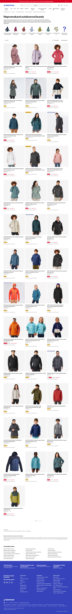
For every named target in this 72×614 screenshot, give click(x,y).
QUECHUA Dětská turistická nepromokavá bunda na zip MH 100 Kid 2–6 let (35, 340)
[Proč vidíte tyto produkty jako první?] (53, 40)
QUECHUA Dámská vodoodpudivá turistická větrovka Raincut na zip (14, 169)
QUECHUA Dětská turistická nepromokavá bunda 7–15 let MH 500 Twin (13, 135)
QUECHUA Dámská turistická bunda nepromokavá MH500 (33, 237)
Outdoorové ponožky (30, 558)
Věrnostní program (63, 9)
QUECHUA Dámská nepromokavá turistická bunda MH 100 (13, 407)
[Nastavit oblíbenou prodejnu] (59, 5)
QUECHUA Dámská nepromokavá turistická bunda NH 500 (13, 203)
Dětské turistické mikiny (53, 553)
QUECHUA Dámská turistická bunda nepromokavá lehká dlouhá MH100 (55, 306)
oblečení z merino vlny (62, 538)
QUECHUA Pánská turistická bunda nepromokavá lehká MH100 (11, 475)
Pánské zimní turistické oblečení (32, 555)
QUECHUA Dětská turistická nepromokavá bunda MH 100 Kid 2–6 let (35, 441)
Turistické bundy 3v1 (56, 34)
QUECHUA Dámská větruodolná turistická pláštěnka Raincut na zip (34, 203)
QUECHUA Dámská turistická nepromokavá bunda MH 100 (57, 475)
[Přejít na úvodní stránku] (9, 5)
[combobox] (64, 40)
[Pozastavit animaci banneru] (66, 1)
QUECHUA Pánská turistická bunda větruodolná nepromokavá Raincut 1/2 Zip (34, 169)
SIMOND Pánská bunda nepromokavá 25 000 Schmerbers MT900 (35, 374)
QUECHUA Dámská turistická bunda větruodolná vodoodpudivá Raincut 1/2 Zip (35, 135)
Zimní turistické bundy (24, 34)
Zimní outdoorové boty (8, 558)
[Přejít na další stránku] (40, 521)
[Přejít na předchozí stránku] (32, 521)
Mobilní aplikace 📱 (56, 9)
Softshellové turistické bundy (15, 34)
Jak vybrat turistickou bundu (64, 34)
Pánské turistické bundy (40, 34)
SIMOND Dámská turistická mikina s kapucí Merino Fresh (57, 441)
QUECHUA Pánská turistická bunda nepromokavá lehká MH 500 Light (33, 407)
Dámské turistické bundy (32, 34)
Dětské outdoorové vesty (31, 553)
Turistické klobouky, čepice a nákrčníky (12, 553)
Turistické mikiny (29, 550)
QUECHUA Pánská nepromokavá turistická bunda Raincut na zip (13, 271)
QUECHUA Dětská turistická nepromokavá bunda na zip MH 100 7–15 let (35, 271)
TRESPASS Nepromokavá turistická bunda (56, 373)
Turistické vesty (51, 548)
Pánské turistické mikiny (31, 548)
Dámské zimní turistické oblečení (54, 556)
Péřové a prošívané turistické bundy (7, 34)
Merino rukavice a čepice (31, 556)
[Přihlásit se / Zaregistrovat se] (64, 5)
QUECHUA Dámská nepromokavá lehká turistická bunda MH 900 (12, 441)
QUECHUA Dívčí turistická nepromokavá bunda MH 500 (36, 67)
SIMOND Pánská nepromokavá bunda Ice (56, 406)
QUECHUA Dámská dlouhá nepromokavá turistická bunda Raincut (13, 67)
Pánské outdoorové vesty (9, 548)
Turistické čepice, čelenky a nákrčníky (33, 552)
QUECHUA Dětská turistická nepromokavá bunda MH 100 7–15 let (35, 475)
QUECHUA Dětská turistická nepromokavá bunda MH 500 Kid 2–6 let (35, 306)
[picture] (14, 54)
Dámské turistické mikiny (9, 555)
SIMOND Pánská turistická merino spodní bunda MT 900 (13, 374)
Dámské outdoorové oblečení (9, 550)
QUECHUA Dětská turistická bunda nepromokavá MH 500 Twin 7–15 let (55, 101)
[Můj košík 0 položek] (67, 5)
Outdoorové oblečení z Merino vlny (55, 552)
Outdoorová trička (51, 550)
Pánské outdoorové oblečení (9, 552)
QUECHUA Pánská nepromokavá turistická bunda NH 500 (56, 237)
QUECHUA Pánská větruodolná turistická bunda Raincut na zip (56, 203)
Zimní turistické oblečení (53, 555)
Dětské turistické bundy (48, 34)
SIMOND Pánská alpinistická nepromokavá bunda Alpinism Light (13, 340)
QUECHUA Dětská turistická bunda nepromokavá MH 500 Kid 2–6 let (55, 169)
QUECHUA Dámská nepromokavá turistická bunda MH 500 (57, 67)
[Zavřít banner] (67, 1)
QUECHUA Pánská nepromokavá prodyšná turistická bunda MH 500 (35, 101)
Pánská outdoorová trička (9, 556)
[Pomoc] (61, 5)
